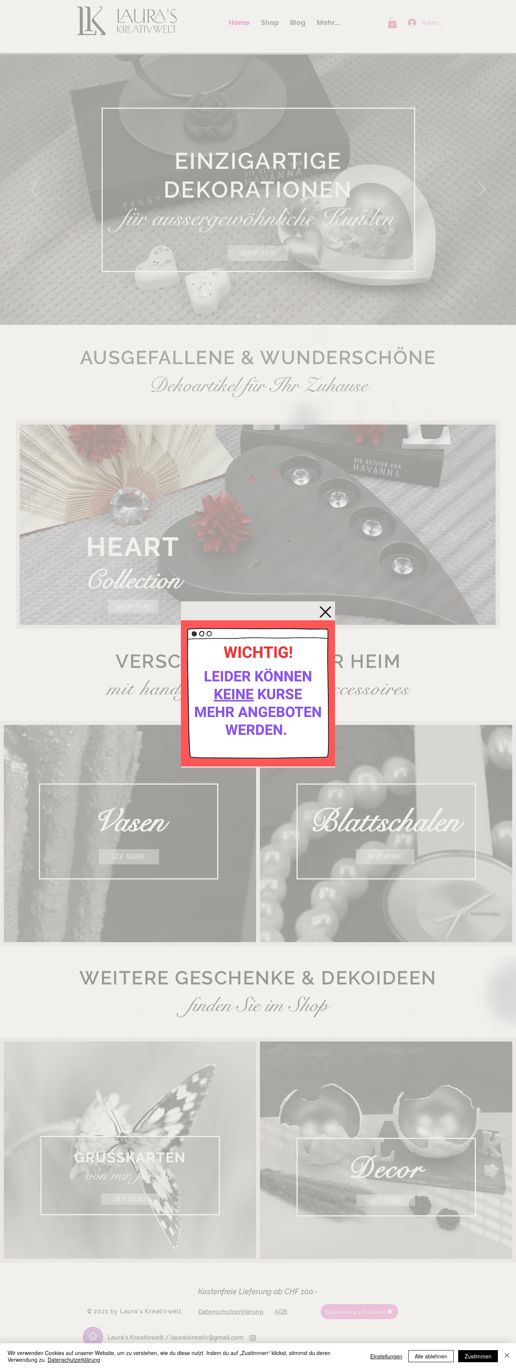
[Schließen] (506, 1356)
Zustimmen (478, 1356)
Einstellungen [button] (386, 1356)
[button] (325, 612)
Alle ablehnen (431, 1356)
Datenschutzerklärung (74, 1359)
